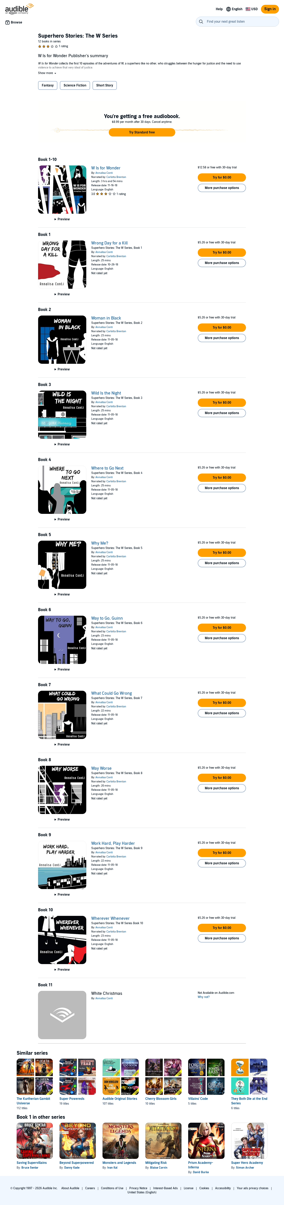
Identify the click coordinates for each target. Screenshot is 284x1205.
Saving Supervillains (32, 1163)
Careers (90, 1188)
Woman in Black (106, 318)
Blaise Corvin (158, 1167)
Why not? (204, 997)
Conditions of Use (112, 1188)
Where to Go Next (107, 468)
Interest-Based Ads (165, 1188)
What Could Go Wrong (111, 693)
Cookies (204, 1188)
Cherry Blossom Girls (161, 1099)
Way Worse (101, 768)
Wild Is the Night (106, 393)
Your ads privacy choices (252, 1188)
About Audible (70, 1188)
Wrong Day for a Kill (109, 243)
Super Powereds (71, 1099)
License (188, 1188)
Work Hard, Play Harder (113, 843)
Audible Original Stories (119, 1099)
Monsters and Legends (119, 1163)
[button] (47, 73)
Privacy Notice (138, 1188)
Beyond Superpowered (76, 1163)
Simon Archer (245, 1167)
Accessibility (223, 1188)
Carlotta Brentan (116, 177)
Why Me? (99, 543)
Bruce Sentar (29, 1167)
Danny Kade (71, 1167)
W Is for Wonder (106, 168)
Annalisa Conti (104, 173)
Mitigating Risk (156, 1163)
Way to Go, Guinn (107, 618)
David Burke (201, 1172)
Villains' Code (198, 1099)
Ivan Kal (112, 1167)
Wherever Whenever (110, 918)
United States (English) (142, 1192)
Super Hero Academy (247, 1163)
